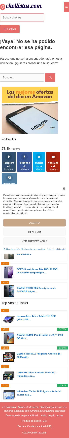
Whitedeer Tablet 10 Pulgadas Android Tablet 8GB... (39, 393)
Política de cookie (12, 249)
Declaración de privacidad (33, 249)
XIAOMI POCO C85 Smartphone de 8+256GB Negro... (36, 290)
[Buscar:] (22, 77)
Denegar (34, 231)
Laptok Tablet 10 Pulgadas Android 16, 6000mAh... (39, 355)
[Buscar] (50, 77)
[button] (64, 188)
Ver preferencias (34, 241)
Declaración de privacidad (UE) (34, 426)
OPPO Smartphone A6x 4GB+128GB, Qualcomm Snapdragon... (37, 271)
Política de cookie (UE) (34, 420)
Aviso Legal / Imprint (56, 249)
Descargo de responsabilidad (22, 415)
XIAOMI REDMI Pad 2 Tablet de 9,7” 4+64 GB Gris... (40, 337)
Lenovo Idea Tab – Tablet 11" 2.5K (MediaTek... (36, 318)
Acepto (34, 222)
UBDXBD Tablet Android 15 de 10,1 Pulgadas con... (36, 374)
